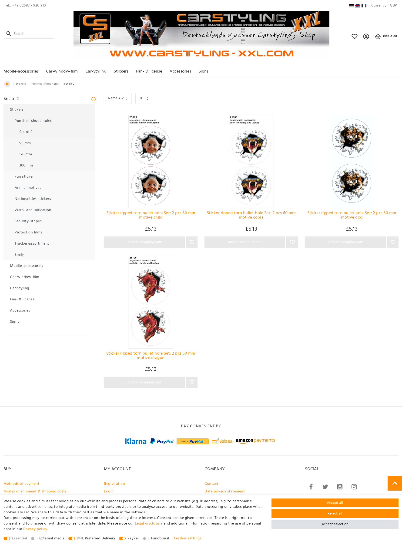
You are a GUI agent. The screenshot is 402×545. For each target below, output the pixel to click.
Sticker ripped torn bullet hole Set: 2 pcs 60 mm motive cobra (251, 216)
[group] (151, 161)
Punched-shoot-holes (45, 84)
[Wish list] (355, 39)
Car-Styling (96, 71)
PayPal (133, 538)
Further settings (187, 538)
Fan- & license (149, 71)
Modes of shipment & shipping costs (35, 492)
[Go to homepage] (7, 84)
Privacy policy (35, 529)
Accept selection (335, 524)
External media (52, 538)
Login (109, 492)
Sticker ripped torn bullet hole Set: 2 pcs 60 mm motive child (150, 216)
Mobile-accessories (21, 71)
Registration (114, 484)
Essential (19, 538)
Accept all (335, 503)
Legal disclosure (149, 524)
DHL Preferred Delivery (96, 538)
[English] (357, 5)
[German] (350, 5)
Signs (204, 71)
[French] (364, 5)
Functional (160, 538)
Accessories (180, 71)
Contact (211, 484)
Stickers (121, 71)
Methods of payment (21, 484)
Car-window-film (62, 71)
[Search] (8, 34)
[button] (366, 39)
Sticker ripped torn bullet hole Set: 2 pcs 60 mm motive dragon (150, 356)
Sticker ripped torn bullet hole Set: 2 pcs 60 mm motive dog (351, 216)
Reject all (335, 514)
